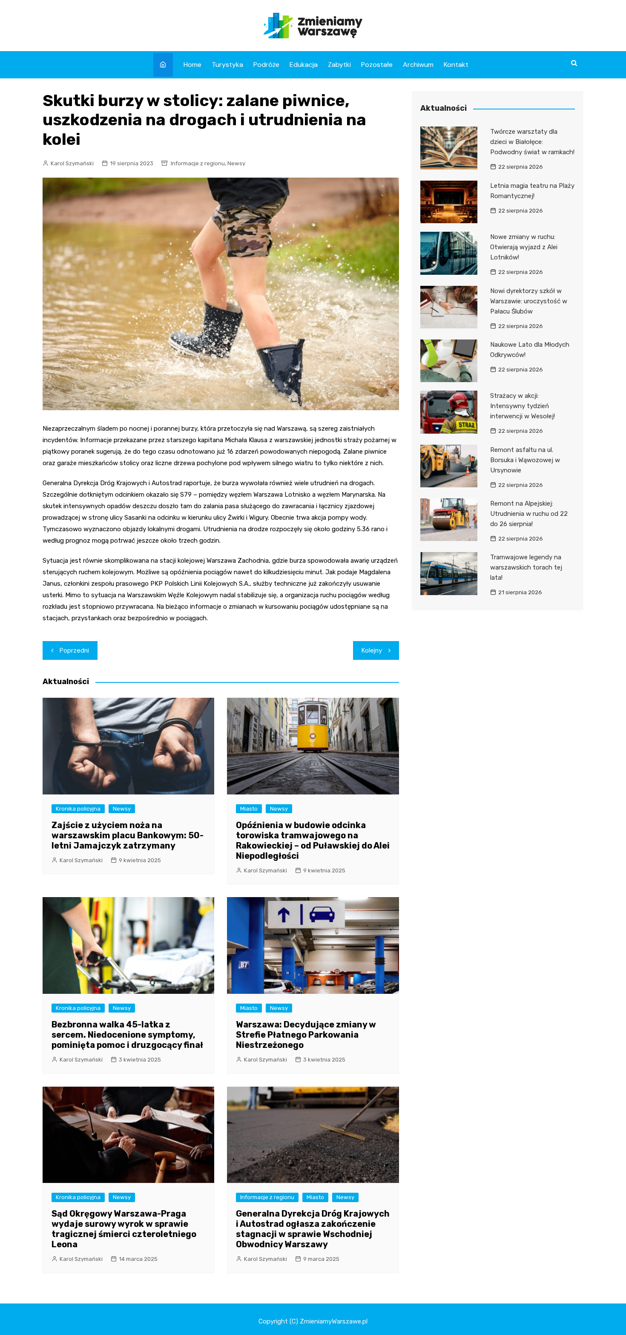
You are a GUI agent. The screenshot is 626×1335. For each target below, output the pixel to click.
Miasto (249, 809)
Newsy (236, 163)
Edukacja (304, 64)
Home (192, 64)
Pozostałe (377, 64)
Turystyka (227, 64)
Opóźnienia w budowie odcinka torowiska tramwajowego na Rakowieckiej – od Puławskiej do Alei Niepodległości (313, 840)
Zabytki (339, 64)
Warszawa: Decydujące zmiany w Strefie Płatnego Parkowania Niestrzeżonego (306, 1034)
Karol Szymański (72, 163)
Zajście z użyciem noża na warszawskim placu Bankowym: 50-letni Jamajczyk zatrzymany (128, 835)
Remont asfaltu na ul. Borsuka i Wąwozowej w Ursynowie (525, 460)
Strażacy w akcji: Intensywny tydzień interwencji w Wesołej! (522, 406)
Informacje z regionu (198, 163)
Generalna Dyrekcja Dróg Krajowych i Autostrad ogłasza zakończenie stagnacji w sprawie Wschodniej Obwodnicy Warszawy (313, 1228)
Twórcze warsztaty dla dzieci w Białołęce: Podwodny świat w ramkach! (532, 142)
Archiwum (418, 64)
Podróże (266, 64)
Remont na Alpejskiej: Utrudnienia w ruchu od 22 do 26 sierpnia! (529, 514)
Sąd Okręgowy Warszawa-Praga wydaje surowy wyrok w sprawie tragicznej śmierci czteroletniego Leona (124, 1228)
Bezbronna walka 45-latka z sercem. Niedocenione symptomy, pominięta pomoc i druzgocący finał (127, 1034)
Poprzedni (74, 650)
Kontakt (456, 64)
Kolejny (372, 650)
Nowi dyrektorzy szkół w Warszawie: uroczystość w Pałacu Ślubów (528, 301)
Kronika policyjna (78, 809)
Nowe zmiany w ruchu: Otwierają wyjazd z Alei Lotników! (523, 247)
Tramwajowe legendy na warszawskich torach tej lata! (526, 567)
